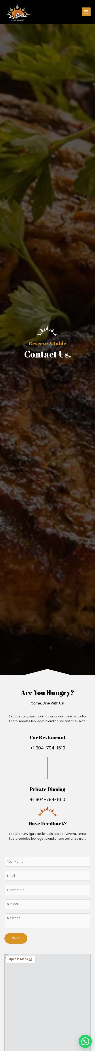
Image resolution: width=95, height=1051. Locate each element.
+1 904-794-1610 (47, 748)
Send (16, 938)
